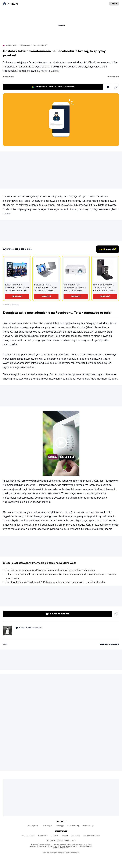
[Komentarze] (108, 87)
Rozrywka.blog (73, 826)
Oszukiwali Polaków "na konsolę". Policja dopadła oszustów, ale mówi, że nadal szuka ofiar (56, 582)
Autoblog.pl (47, 826)
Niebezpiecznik (33, 323)
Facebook (103, 644)
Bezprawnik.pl (88, 826)
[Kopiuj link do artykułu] (116, 87)
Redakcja (54, 835)
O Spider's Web (28, 835)
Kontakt (65, 835)
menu (114, 3)
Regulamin (75, 835)
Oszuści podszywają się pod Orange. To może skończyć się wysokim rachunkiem (50, 570)
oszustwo (114, 644)
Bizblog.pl (60, 826)
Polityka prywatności (91, 835)
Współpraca (42, 835)
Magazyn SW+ (33, 826)
